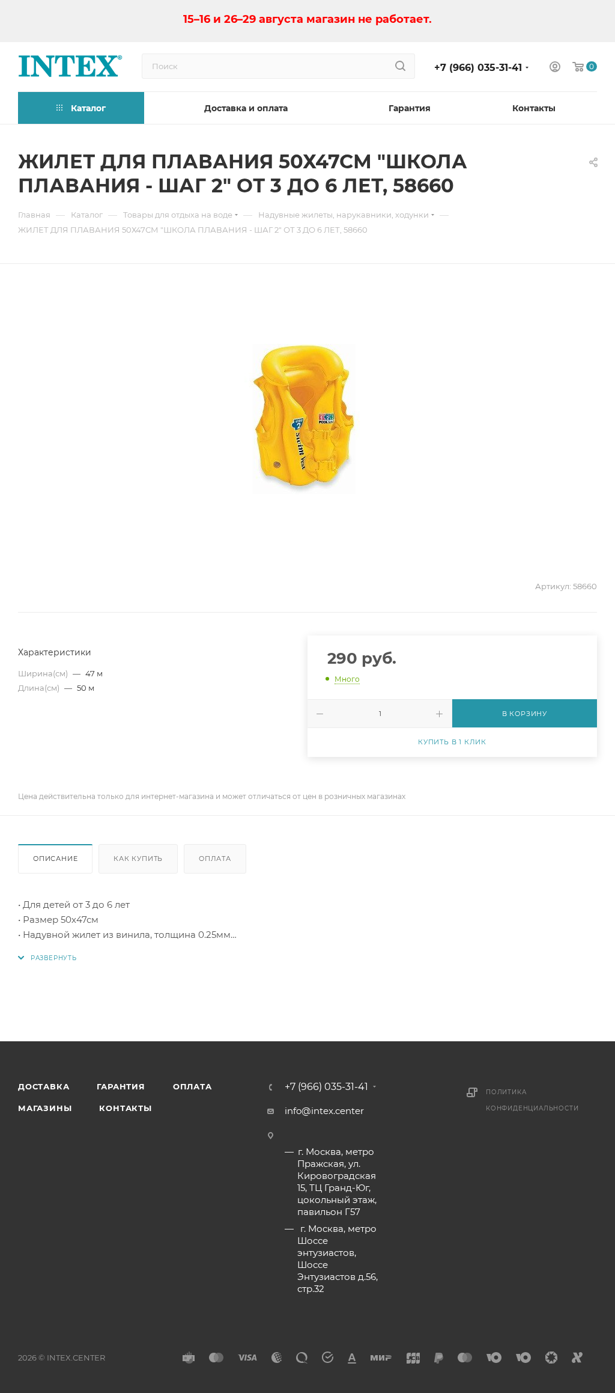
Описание (55, 858)
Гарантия (121, 1086)
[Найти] (400, 66)
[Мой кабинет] (555, 68)
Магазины (44, 1108)
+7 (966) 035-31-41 (478, 67)
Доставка (43, 1086)
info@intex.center (324, 1110)
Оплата (215, 858)
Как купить (138, 858)
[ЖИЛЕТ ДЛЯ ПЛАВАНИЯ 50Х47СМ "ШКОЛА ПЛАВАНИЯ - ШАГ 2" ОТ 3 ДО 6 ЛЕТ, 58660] (307, 419)
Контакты (125, 1108)
